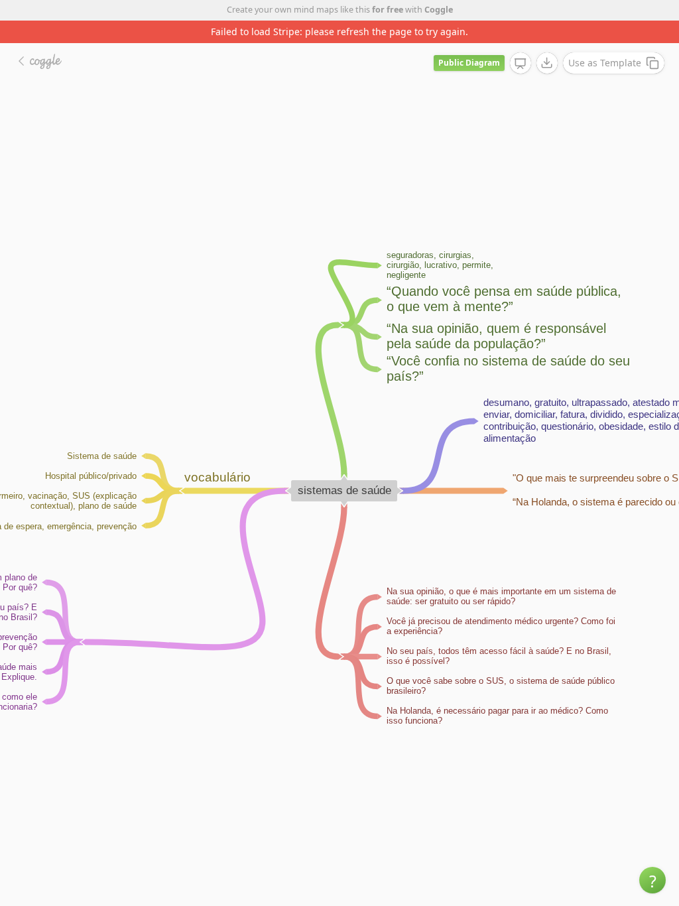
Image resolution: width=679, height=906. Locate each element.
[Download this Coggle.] (547, 63)
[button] (652, 880)
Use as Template (604, 62)
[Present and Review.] (520, 63)
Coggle (438, 9)
